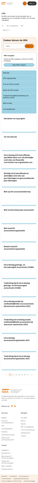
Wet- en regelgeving (12, 26)
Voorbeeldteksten (7, 429)
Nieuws (23, 421)
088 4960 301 (5, 453)
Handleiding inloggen (29, 481)
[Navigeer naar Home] (19, 391)
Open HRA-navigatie (19, 65)
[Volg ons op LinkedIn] (11, 406)
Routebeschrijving (6, 469)
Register (4, 418)
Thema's (23, 436)
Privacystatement (24, 476)
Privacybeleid (13, 476)
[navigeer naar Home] (7, 3)
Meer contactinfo (6, 466)
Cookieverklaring (6, 478)
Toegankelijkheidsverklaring (20, 478)
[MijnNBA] (25, 3)
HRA (2, 426)
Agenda (23, 424)
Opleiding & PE (25, 433)
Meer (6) (5, 30)
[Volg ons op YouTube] (14, 406)
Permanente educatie (8, 435)
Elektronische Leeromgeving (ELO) (7, 438)
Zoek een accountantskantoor (7, 421)
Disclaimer (4, 476)
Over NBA (24, 418)
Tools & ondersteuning (28, 430)
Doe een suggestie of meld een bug (11, 481)
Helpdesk (4, 432)
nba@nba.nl (5, 450)
